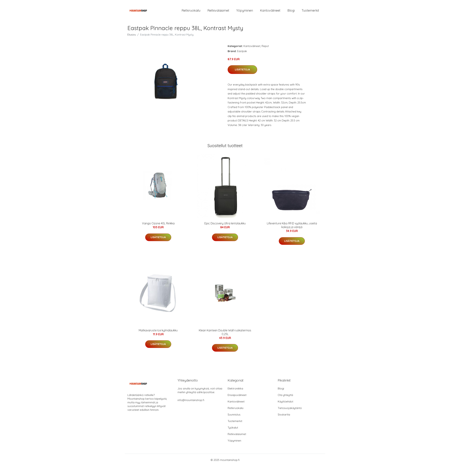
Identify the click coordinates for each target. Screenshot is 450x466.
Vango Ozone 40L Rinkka (158, 223)
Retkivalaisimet (218, 10)
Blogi (291, 10)
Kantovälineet (270, 10)
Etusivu (131, 34)
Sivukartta (284, 414)
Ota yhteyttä (285, 395)
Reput (265, 46)
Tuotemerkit (310, 10)
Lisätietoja (242, 69)
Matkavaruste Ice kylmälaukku (158, 330)
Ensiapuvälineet (237, 395)
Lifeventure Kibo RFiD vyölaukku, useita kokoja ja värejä (292, 225)
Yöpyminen (244, 10)
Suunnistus (234, 414)
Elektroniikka (235, 388)
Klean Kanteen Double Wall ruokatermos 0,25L (225, 332)
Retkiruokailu (191, 10)
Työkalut (233, 427)
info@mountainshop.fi (191, 400)
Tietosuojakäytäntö (290, 408)
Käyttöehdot (285, 401)
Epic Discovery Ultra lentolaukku (225, 223)
